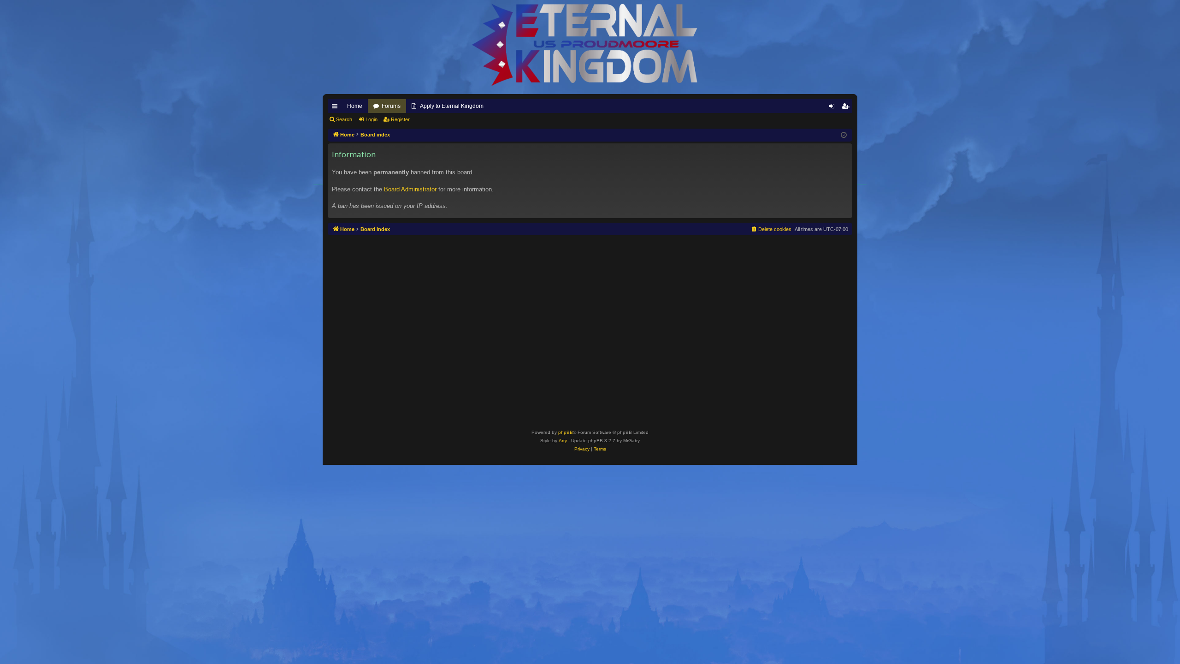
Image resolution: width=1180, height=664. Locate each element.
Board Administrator (410, 189)
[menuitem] (770, 229)
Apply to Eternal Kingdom (452, 106)
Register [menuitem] (847, 108)
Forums (391, 106)
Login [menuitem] (833, 108)
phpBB (565, 432)
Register (400, 119)
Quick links (336, 108)
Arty (563, 440)
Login (372, 119)
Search (344, 119)
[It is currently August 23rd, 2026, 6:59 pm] (844, 135)
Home (354, 106)
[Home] (590, 44)
